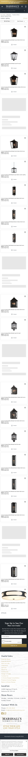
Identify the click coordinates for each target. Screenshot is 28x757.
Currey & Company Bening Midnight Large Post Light (11, 63)
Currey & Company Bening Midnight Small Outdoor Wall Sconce (13, 151)
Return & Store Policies (8, 682)
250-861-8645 (15, 3)
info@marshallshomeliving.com (15, 710)
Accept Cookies (20, 754)
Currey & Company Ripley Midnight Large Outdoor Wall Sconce (13, 309)
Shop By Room (5, 659)
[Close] (26, 741)
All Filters (8, 21)
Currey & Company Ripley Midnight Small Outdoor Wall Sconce (13, 420)
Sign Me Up (14, 645)
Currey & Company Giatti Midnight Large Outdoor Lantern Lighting (13, 174)
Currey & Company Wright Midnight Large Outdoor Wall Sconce (13, 515)
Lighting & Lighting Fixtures (6, 16)
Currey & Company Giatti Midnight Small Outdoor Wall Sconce (12, 245)
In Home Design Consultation (10, 678)
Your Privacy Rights (14, 750)
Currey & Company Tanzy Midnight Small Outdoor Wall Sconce (12, 491)
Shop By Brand (6, 661)
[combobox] (20, 21)
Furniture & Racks (16, 14)
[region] (14, 748)
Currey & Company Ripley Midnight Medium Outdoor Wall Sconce (13, 397)
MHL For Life (5, 663)
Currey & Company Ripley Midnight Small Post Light (10, 444)
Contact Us (4, 676)
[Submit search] (24, 11)
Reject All (7, 754)
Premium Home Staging (8, 680)
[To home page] (12, 7)
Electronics (9, 14)
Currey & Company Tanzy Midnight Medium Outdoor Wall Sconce (13, 467)
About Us (4, 669)
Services (4, 667)
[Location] (22, 6)
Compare (15, 44)
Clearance (4, 665)
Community (4, 671)
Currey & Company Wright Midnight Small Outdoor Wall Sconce (13, 579)
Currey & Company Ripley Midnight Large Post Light (10, 333)
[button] (2, 6)
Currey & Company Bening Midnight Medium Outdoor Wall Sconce (13, 87)
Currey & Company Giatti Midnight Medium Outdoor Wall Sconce (13, 221)
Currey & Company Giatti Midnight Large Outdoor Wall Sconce (12, 198)
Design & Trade (6, 674)
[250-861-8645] (25, 6)
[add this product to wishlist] (25, 26)
